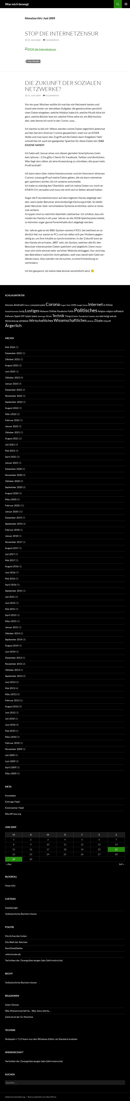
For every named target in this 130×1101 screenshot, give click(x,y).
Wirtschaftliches (41, 320)
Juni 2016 (10, 572)
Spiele (28, 316)
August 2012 (11, 706)
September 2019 (13, 523)
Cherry (27, 305)
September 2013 (13, 676)
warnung (104, 316)
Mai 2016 (10, 578)
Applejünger (11, 907)
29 (13, 859)
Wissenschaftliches (70, 320)
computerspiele (37, 305)
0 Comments (52, 40)
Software (9, 316)
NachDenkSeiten (14, 948)
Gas (68, 305)
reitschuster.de (13, 954)
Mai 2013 (10, 688)
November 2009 (13, 749)
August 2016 (11, 566)
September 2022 (13, 401)
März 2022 (10, 414)
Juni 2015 (10, 602)
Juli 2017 (10, 554)
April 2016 (10, 584)
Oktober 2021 (12, 432)
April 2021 (10, 456)
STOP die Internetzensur (61, 33)
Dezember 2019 (13, 517)
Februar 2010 (12, 743)
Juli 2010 (10, 718)
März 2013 (10, 694)
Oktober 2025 (12, 359)
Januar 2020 (11, 511)
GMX (73, 305)
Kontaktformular (12, 311)
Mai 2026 (10, 347)
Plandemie (62, 311)
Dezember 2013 (13, 657)
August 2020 (11, 493)
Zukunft (107, 321)
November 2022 (13, 395)
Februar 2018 (12, 529)
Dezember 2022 (13, 389)
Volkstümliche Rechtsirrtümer (21, 913)
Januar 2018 (11, 535)
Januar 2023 (11, 383)
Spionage (41, 316)
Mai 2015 (10, 609)
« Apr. (9, 864)
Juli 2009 (10, 755)
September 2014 (13, 639)
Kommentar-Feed (14, 807)
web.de (113, 316)
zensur (90, 321)
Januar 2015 (11, 627)
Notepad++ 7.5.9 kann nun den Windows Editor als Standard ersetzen (41, 1039)
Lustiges (32, 310)
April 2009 (10, 767)
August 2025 (11, 365)
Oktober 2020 (12, 481)
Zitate (98, 320)
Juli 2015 (10, 596)
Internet (95, 304)
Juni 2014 (10, 651)
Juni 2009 (10, 761)
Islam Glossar (12, 1004)
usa (97, 316)
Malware (44, 311)
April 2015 (10, 615)
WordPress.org (13, 813)
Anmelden (10, 795)
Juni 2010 (10, 724)
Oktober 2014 (12, 633)
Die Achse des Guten (16, 936)
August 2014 (11, 645)
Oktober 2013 (12, 669)
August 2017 (11, 548)
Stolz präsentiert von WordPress (42, 1097)
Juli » (121, 864)
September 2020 (13, 487)
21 (116, 849)
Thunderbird (83, 316)
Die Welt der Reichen (16, 942)
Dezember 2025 (13, 353)
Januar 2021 (11, 462)
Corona (53, 304)
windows (24, 320)
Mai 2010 (10, 730)
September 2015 (13, 590)
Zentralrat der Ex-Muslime (19, 1016)
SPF (23, 316)
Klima (109, 304)
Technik (58, 315)
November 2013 (13, 663)
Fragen (63, 305)
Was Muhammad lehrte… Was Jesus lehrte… (28, 1010)
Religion (101, 311)
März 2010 (10, 736)
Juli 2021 (10, 444)
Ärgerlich (13, 325)
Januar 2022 (11, 426)
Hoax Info (10, 885)
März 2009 (10, 773)
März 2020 (10, 499)
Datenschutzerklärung (15, 1097)
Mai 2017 (10, 560)
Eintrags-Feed (12, 801)
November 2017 (13, 542)
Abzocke (9, 305)
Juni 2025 (10, 371)
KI (104, 305)
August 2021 (11, 438)
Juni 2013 (10, 682)
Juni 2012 (10, 712)
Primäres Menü (126, 4)
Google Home (82, 305)
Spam (17, 316)
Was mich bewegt (17, 4)
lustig (22, 311)
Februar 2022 (12, 420)
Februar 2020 (12, 505)
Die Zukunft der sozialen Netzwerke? (63, 85)
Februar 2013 (12, 700)
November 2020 (13, 475)
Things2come (71, 316)
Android (19, 304)
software (119, 311)
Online (52, 311)
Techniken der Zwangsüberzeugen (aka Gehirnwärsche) (34, 960)
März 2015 (10, 621)
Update (92, 316)
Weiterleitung (11, 321)
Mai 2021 (10, 450)
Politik (71, 311)
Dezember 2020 (13, 468)
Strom (49, 316)
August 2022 (11, 408)
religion (109, 311)
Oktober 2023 (12, 377)
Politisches (33, 61)
